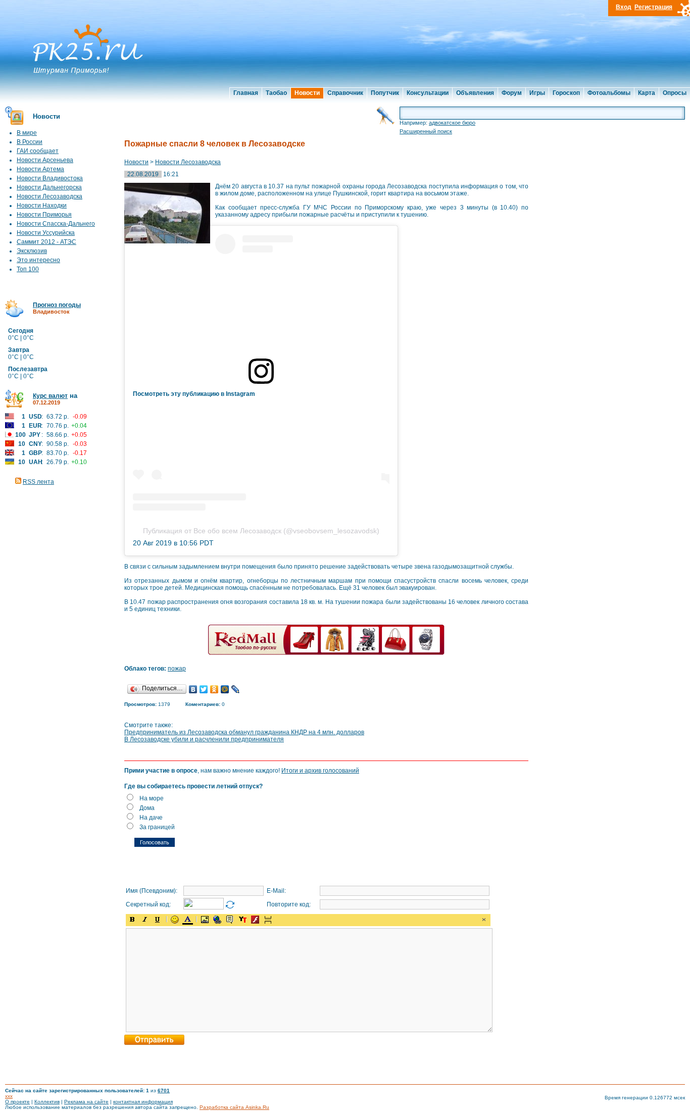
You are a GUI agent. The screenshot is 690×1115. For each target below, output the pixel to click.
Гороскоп (566, 92)
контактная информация (143, 1101)
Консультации (428, 92)
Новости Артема (40, 169)
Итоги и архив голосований (320, 770)
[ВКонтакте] (193, 689)
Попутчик (385, 92)
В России (29, 141)
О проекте (17, 1101)
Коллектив (47, 1101)
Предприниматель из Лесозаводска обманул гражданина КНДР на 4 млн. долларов (244, 732)
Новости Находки (42, 205)
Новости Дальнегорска (49, 187)
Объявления (475, 92)
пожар (177, 668)
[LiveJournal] (235, 689)
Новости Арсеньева (45, 160)
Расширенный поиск (426, 131)
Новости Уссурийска (46, 232)
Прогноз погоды (57, 305)
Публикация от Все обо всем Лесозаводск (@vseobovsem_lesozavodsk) (261, 531)
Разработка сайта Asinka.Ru (234, 1107)
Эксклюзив (32, 251)
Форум (512, 92)
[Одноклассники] (214, 689)
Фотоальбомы (608, 92)
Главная (245, 92)
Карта (646, 92)
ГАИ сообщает (38, 151)
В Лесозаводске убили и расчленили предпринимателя (204, 739)
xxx (9, 1096)
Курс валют (50, 395)
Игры (537, 92)
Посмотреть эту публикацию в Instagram (194, 393)
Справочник (345, 92)
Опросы (674, 92)
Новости (307, 92)
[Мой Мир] (225, 689)
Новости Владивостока (50, 178)
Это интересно (38, 260)
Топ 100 (28, 269)
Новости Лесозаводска (49, 196)
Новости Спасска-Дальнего (56, 223)
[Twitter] (204, 689)
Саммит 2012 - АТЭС (46, 241)
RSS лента (38, 481)
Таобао (276, 92)
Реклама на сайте (86, 1101)
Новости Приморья (44, 214)
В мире (27, 132)
